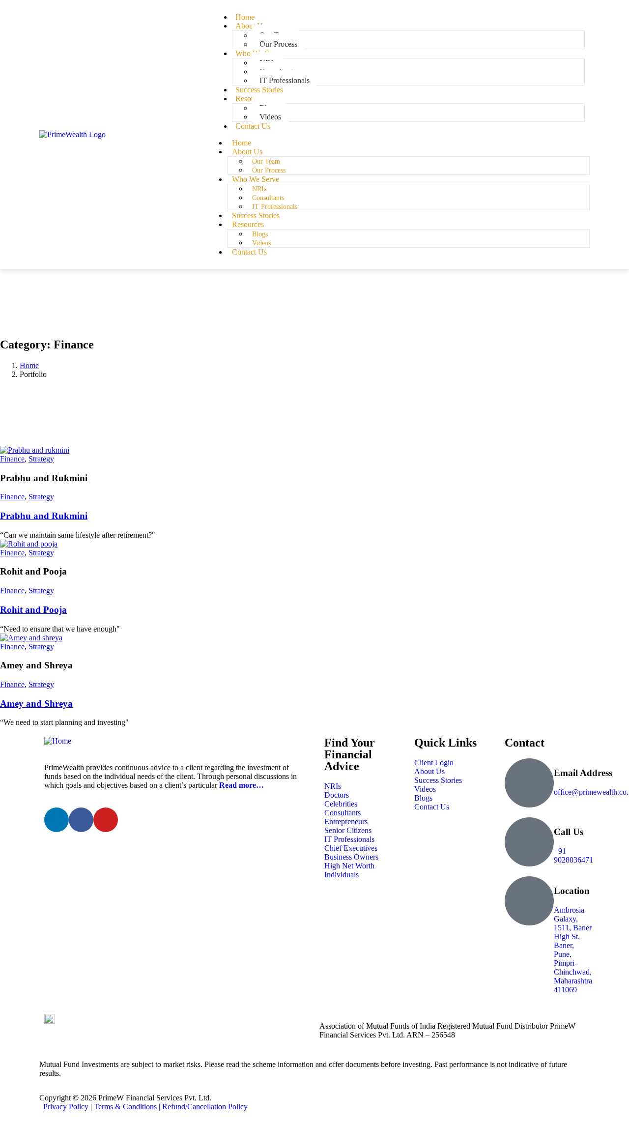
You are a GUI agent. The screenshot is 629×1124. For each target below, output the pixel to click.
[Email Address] (529, 782)
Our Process (269, 170)
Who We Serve (255, 179)
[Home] (57, 741)
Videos (261, 243)
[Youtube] (105, 819)
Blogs (260, 234)
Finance (12, 459)
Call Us (568, 832)
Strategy (41, 459)
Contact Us (252, 126)
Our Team (266, 161)
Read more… (241, 785)
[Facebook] (81, 819)
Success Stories (256, 215)
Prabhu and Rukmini (43, 516)
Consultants (268, 198)
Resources (251, 98)
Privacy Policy (65, 1106)
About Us (250, 26)
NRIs (259, 189)
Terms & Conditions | (128, 1106)
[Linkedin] (56, 819)
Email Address (583, 773)
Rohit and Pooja (33, 610)
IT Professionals (274, 206)
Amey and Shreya (36, 703)
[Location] (529, 900)
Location (572, 891)
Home (241, 143)
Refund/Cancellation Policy (205, 1106)
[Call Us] (529, 841)
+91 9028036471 (573, 855)
